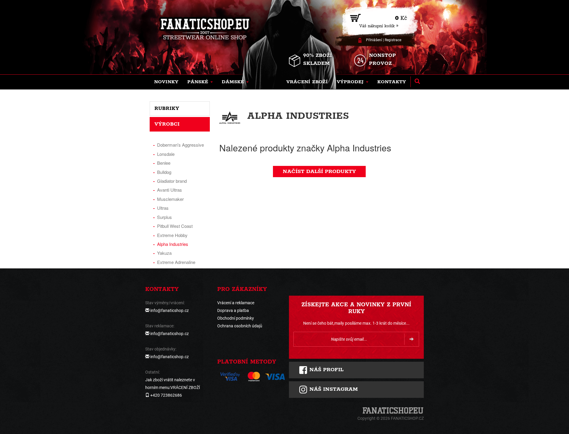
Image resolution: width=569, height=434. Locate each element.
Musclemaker (170, 199)
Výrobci (167, 124)
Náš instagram (333, 389)
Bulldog (164, 172)
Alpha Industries (172, 244)
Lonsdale (166, 154)
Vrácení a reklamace (235, 302)
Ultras (163, 208)
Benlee (163, 163)
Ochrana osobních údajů (239, 326)
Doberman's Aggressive (180, 145)
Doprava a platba (233, 310)
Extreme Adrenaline (176, 262)
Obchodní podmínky (235, 318)
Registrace (393, 40)
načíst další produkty (319, 171)
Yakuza (164, 253)
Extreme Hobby (172, 235)
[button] (200, 82)
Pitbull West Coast (175, 226)
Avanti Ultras (169, 190)
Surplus (164, 217)
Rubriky (166, 108)
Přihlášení (374, 40)
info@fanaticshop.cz (169, 310)
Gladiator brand (172, 181)
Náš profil (325, 369)
